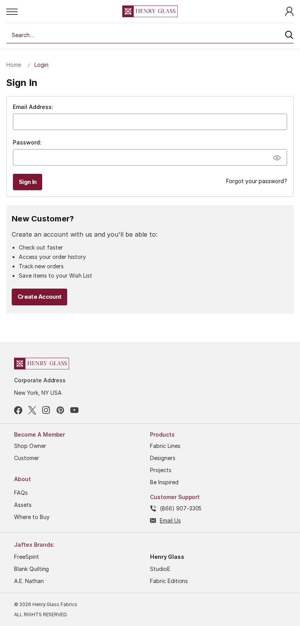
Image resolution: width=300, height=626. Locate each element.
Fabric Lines (165, 445)
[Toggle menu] (64, 11)
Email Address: (33, 106)
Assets (23, 504)
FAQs (21, 492)
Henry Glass (167, 556)
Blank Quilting (31, 568)
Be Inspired (164, 482)
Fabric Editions (169, 581)
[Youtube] (74, 410)
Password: (27, 142)
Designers (162, 458)
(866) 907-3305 (181, 508)
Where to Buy (32, 517)
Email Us (170, 520)
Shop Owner (30, 445)
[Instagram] (46, 410)
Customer (26, 458)
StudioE (160, 568)
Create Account (39, 296)
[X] (32, 410)
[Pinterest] (60, 410)
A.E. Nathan (29, 581)
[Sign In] (289, 10)
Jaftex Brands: (34, 544)
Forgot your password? (256, 181)
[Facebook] (18, 410)
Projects (160, 470)
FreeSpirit (26, 556)
